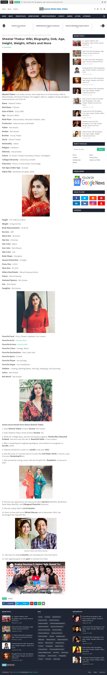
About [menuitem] (11, 16)
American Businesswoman (57, 623)
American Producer (57, 633)
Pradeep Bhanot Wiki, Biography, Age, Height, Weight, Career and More (93, 70)
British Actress (49, 643)
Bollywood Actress (62, 639)
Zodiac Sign (57, 659)
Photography (62, 655)
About (9, 9)
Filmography (41, 655)
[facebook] (95, 9)
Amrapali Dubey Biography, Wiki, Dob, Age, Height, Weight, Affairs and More (93, 660)
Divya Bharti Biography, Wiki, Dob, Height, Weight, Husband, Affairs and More (92, 618)
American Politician (43, 633)
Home (4, 9)
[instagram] (101, 9)
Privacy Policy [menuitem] (21, 16)
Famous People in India (44, 652)
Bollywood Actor (51, 639)
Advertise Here (77, 160)
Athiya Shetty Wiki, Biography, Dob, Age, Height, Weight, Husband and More (92, 134)
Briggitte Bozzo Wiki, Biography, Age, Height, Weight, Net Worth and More (93, 80)
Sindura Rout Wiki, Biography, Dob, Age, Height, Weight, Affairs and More (93, 113)
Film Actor (56, 652)
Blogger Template (33, 672)
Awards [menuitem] (69, 16)
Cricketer (40, 646)
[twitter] (98, 9)
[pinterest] (104, 9)
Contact (15, 9)
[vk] (84, 203)
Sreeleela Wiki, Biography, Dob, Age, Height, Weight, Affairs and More (93, 639)
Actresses (47, 617)
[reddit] (93, 198)
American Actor (42, 620)
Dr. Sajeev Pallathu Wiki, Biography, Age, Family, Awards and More (92, 43)
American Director (43, 626)
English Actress (59, 646)
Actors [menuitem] (77, 16)
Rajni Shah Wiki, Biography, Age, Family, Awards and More (93, 52)
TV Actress (48, 659)
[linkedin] (76, 203)
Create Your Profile (94, 160)
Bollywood (41, 639)
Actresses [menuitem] (86, 16)
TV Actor (40, 659)
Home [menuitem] (4, 16)
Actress (8, 35)
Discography (49, 646)
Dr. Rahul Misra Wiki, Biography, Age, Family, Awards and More (42, 2)
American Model (57, 630)
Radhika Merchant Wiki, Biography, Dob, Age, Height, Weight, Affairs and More (92, 123)
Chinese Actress (59, 643)
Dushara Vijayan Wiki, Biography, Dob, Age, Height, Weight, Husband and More (93, 90)
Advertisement (57, 617)
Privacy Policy (93, 157)
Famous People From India (57, 649)
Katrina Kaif (22, 344)
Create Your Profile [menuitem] (48, 16)
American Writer (42, 636)
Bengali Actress (60, 636)
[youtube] (101, 203)
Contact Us (102, 672)
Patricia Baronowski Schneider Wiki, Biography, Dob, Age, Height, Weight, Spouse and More (92, 102)
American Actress (54, 620)
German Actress (52, 655)
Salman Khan (21, 340)
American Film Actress (57, 626)
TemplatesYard (16, 672)
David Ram (7, 47)
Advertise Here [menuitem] (33, 16)
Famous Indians (42, 649)
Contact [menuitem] (61, 16)
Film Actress (64, 652)
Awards (75, 162)
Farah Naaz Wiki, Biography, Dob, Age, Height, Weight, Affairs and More (93, 629)
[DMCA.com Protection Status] (8, 666)
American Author (43, 623)
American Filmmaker (44, 630)
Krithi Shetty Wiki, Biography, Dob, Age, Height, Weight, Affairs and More (93, 649)
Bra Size (40, 643)
